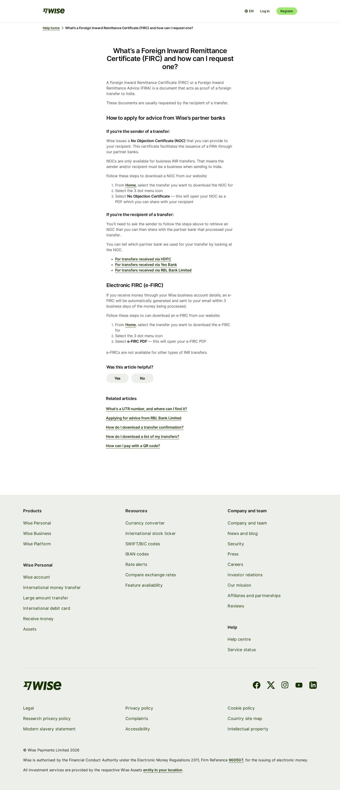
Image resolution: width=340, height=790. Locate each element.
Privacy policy (139, 708)
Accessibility (137, 728)
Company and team (247, 523)
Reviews (236, 606)
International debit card (46, 608)
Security (236, 543)
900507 (236, 760)
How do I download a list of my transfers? (142, 436)
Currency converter (145, 523)
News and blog (242, 533)
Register (286, 11)
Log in (265, 11)
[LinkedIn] (313, 685)
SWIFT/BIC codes (142, 543)
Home (130, 185)
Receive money (38, 618)
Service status (242, 649)
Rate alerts (136, 564)
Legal (28, 708)
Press (233, 554)
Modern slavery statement (49, 728)
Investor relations (245, 574)
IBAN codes (137, 554)
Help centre (239, 639)
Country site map (245, 718)
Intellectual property (248, 728)
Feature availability (144, 585)
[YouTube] (299, 685)
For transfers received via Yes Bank (146, 264)
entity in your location (162, 770)
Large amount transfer (45, 597)
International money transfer (52, 587)
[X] (271, 685)
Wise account (36, 577)
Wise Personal (37, 523)
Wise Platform (37, 543)
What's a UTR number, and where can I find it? (146, 408)
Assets (29, 629)
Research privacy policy (47, 718)
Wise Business (37, 533)
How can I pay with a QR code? (133, 445)
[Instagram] (284, 685)
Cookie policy (241, 708)
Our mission (239, 585)
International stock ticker (150, 533)
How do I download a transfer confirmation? (145, 427)
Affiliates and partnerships (254, 595)
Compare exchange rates (150, 574)
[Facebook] (256, 685)
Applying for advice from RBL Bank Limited (143, 418)
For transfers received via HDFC (143, 259)
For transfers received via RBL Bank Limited (153, 270)
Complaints (136, 718)
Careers (235, 564)
